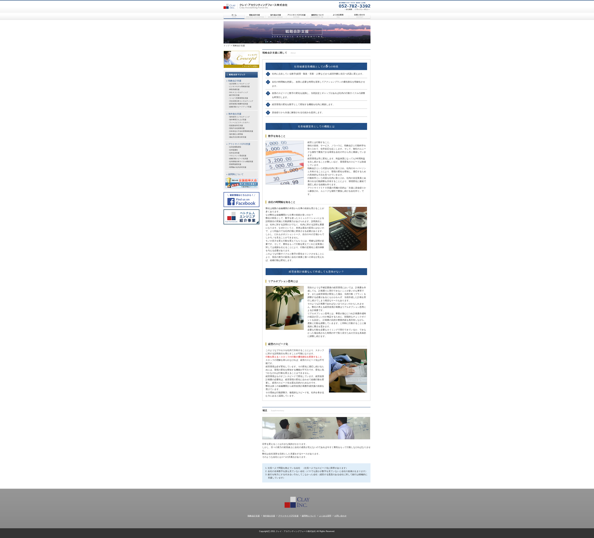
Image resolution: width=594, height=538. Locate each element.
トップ (227, 45)
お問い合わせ (340, 516)
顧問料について (235, 174)
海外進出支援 (234, 114)
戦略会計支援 (234, 80)
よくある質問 (325, 516)
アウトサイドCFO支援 (239, 144)
